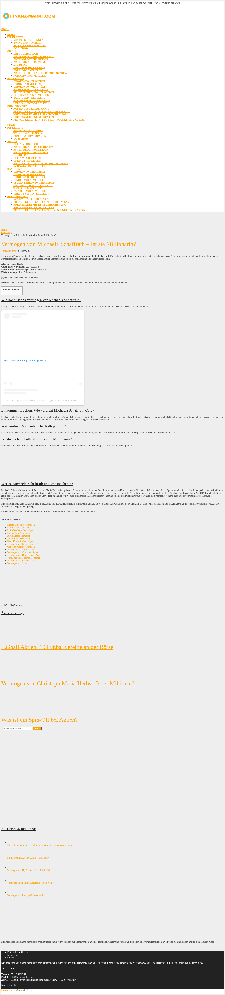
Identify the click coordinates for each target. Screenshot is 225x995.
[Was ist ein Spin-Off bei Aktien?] (112, 701)
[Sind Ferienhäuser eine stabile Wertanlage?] (12, 855)
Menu (5, 29)
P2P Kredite (15, 37)
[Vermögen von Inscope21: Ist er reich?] (12, 892)
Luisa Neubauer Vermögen (20, 530)
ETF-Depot (20, 64)
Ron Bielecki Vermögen (19, 527)
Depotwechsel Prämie (29, 67)
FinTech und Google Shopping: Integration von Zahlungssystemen (39, 845)
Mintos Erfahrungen (28, 40)
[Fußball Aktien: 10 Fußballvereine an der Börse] (112, 630)
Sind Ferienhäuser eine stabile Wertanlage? (28, 857)
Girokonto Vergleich (29, 81)
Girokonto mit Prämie (29, 84)
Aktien (12, 51)
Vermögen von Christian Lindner (23, 552)
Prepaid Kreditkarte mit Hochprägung (41, 111)
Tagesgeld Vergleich (29, 97)
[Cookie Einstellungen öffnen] (6, 991)
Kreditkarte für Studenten (33, 117)
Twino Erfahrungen (27, 42)
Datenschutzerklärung (17, 952)
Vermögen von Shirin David (21, 549)
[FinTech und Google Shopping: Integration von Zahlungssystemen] (12, 842)
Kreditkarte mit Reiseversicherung (39, 114)
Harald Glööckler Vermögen (21, 524)
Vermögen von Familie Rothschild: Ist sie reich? (30, 882)
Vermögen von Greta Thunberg (22, 544)
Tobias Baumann (9, 251)
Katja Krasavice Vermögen (20, 541)
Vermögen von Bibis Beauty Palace (24, 555)
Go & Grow (20, 48)
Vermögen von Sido (17, 563)
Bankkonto (15, 78)
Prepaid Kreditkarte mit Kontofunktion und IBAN (49, 119)
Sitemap (11, 957)
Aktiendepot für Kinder (30, 59)
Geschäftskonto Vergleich (33, 95)
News (11, 34)
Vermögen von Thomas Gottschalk (24, 557)
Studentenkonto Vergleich (33, 92)
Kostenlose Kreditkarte (31, 108)
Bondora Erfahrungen (29, 45)
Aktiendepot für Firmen (30, 62)
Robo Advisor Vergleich (30, 75)
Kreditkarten (17, 106)
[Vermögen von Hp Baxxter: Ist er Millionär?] (12, 867)
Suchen (37, 729)
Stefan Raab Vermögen (18, 538)
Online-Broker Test (27, 70)
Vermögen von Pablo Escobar (21, 560)
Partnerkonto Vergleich (31, 100)
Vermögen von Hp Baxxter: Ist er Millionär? (28, 870)
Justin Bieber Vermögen (18, 535)
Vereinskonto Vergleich (31, 103)
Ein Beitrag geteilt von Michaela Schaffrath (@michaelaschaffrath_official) (42, 400)
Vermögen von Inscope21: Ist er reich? (26, 895)
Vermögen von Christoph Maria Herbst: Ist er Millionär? (68, 683)
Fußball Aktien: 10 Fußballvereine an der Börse (57, 647)
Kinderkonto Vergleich (30, 89)
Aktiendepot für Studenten (33, 56)
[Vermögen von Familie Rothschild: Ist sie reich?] (12, 880)
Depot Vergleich (25, 53)
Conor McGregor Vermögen (21, 546)
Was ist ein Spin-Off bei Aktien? (39, 719)
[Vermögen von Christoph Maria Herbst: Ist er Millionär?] (112, 665)
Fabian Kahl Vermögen (18, 533)
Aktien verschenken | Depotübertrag (40, 73)
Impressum (12, 955)
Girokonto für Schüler (30, 86)
